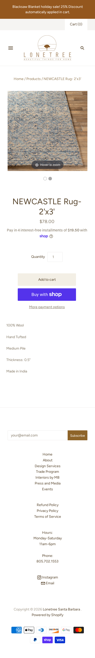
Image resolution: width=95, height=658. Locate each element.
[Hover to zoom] (47, 131)
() (76, 24)
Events (47, 489)
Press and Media (48, 483)
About (47, 460)
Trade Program (47, 471)
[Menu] (11, 48)
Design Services (48, 466)
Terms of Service (47, 516)
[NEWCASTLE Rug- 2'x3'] (45, 178)
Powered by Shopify (47, 615)
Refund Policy (48, 505)
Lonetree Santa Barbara (61, 609)
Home (19, 79)
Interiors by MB (47, 477)
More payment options (47, 307)
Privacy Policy (47, 511)
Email (49, 583)
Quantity (38, 257)
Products (33, 79)
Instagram (49, 577)
